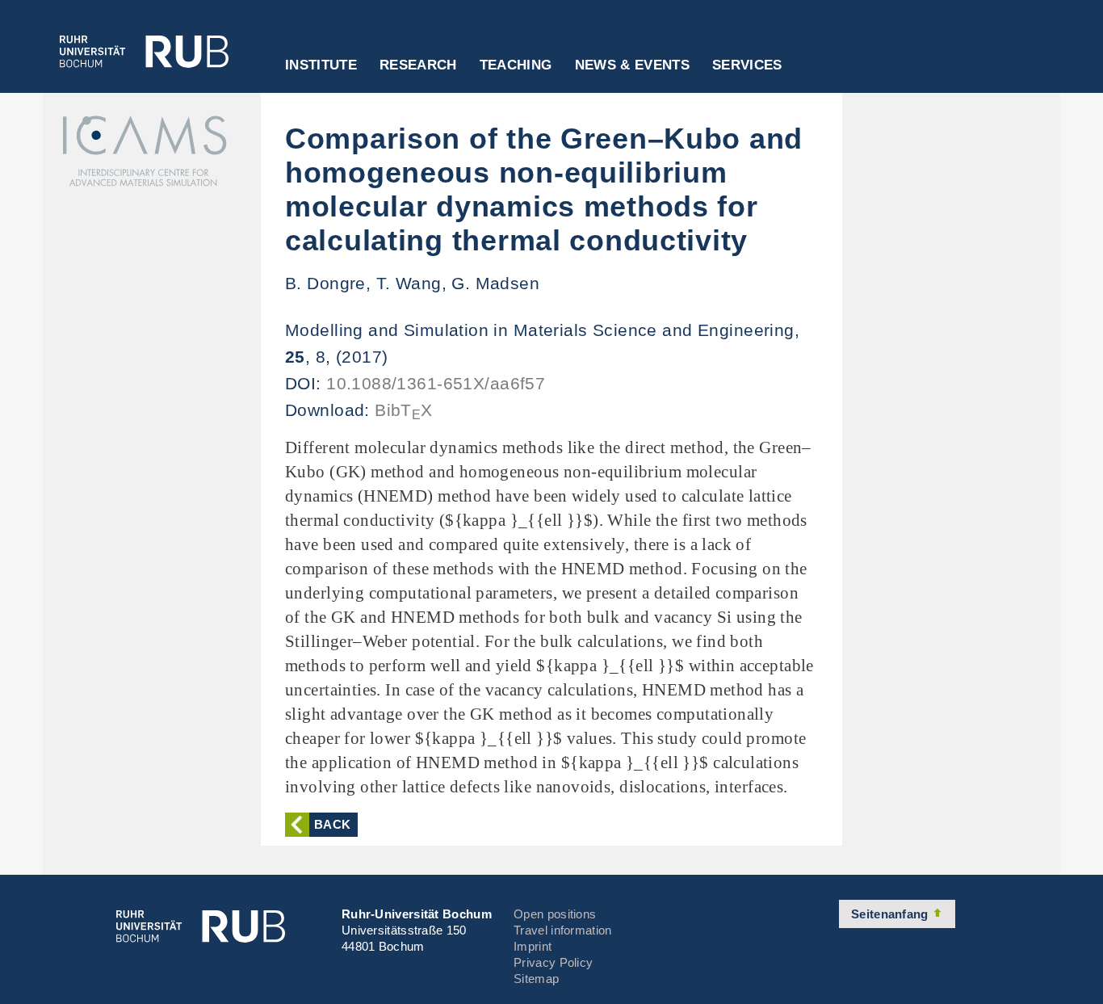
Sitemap (536, 978)
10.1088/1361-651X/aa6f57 (435, 383)
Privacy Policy (553, 962)
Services (747, 65)
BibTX (404, 410)
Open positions (555, 914)
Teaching (516, 65)
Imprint (533, 946)
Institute (321, 65)
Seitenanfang (891, 914)
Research (418, 65)
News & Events (632, 65)
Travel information (562, 930)
